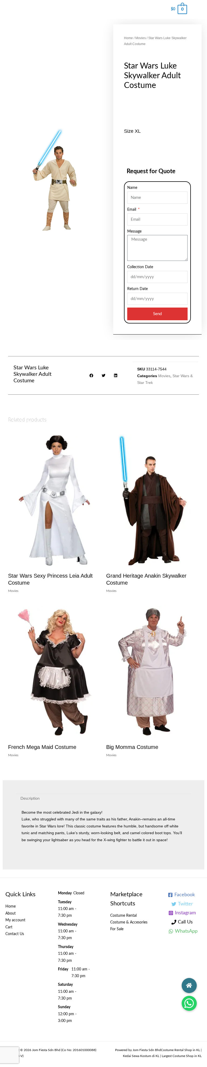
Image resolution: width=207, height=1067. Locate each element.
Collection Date (140, 267)
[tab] (30, 799)
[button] (189, 1003)
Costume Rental (123, 916)
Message (134, 231)
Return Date (137, 289)
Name (132, 188)
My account (15, 920)
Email (132, 210)
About (10, 913)
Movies (140, 38)
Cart (8, 927)
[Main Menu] (197, 9)
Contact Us (14, 934)
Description (30, 798)
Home (128, 38)
